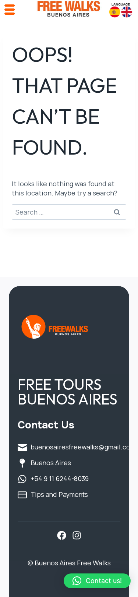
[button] (97, 580)
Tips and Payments (59, 494)
